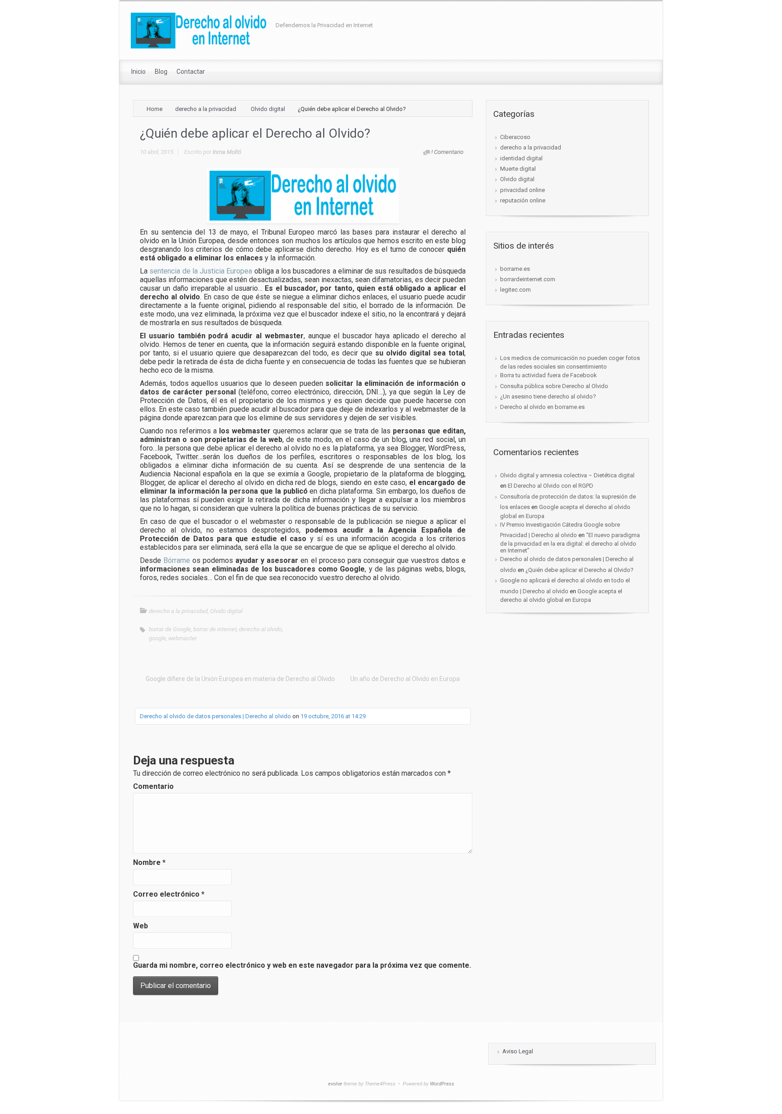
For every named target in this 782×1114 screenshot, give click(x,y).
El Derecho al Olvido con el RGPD (550, 485)
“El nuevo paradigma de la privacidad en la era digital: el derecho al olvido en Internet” (570, 543)
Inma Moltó (227, 152)
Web (140, 926)
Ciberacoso (515, 137)
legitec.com (515, 289)
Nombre (149, 862)
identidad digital (521, 158)
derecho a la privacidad (205, 109)
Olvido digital (268, 109)
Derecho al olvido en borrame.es (542, 406)
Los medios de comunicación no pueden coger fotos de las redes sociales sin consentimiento (570, 362)
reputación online (522, 200)
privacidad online (522, 190)
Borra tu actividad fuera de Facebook (548, 375)
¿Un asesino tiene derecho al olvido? (548, 396)
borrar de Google (170, 629)
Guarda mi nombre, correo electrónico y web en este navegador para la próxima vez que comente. (302, 965)
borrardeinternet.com (527, 279)
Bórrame (176, 560)
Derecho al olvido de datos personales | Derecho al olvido (215, 716)
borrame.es (515, 268)
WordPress (442, 1084)
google (157, 638)
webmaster (182, 638)
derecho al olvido (260, 629)
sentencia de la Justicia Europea (200, 271)
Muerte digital (518, 168)
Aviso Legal (517, 1051)
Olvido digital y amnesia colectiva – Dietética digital (567, 475)
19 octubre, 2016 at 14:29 (333, 716)
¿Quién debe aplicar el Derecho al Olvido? (579, 570)
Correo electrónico (169, 894)
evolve (335, 1084)
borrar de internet (215, 629)
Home (154, 109)
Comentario (153, 786)
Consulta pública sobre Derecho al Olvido (554, 386)
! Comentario (447, 152)
